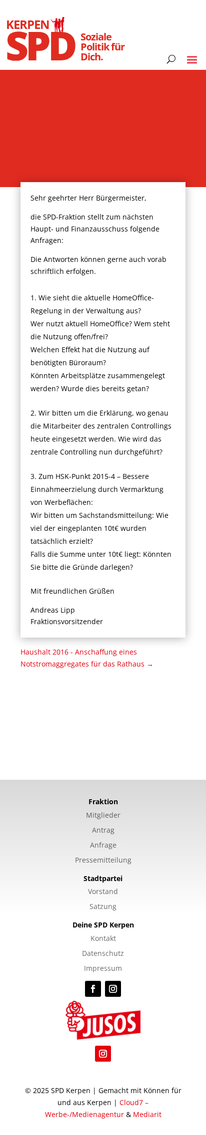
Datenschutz (103, 954)
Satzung (103, 907)
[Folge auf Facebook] (93, 989)
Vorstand (103, 892)
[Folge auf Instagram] (113, 989)
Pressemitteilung (103, 861)
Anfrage (103, 846)
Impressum (103, 969)
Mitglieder (103, 816)
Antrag (103, 831)
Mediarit (147, 1114)
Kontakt (103, 939)
